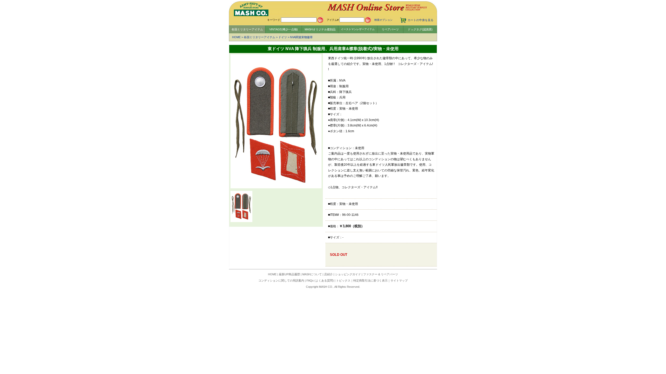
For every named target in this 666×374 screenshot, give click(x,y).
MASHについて (312, 274)
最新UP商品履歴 (289, 274)
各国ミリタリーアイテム (247, 29)
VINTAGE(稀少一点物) (283, 29)
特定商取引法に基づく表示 (370, 280)
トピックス (343, 280)
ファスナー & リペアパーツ (380, 274)
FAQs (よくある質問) (320, 280)
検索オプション (383, 19)
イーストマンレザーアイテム (358, 29)
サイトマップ (399, 280)
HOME (236, 37)
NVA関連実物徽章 (301, 37)
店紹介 (328, 274)
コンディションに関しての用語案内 (281, 280)
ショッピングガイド (348, 274)
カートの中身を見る (420, 20)
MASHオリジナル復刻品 (320, 29)
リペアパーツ (390, 29)
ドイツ (282, 37)
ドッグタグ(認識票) (420, 29)
